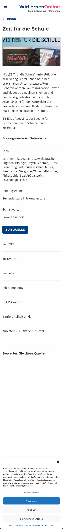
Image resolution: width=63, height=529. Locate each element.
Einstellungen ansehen (31, 518)
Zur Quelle (15, 229)
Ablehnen (31, 509)
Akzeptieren (31, 500)
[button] (58, 462)
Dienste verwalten (31, 492)
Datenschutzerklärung (34, 525)
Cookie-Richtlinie (16, 525)
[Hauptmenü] (5, 7)
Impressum (49, 525)
